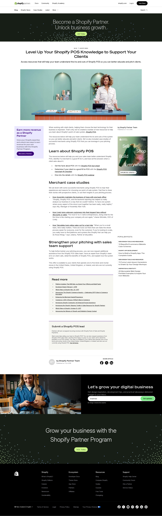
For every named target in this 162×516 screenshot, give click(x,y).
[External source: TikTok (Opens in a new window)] (137, 506)
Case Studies (37, 10)
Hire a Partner (127, 484)
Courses (98, 488)
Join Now (142, 3)
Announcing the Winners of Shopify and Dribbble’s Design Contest (76, 311)
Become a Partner (25, 154)
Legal (54, 507)
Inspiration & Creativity (127, 268)
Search (142, 10)
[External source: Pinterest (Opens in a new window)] (146, 506)
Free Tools (99, 491)
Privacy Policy (64, 507)
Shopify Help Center (129, 476)
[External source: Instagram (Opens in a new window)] (132, 506)
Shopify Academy (58, 3)
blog (75, 48)
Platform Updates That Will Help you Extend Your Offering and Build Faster (78, 284)
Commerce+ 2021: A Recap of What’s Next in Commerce (73, 300)
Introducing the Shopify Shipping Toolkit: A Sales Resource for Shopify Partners (80, 305)
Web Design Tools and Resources (130, 241)
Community (45, 3)
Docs (36, 3)
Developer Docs (74, 476)
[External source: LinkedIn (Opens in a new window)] (111, 362)
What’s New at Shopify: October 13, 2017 (68, 308)
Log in (132, 3)
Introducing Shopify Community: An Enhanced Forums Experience (76, 302)
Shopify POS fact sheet (90, 166)
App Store (72, 484)
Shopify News (25, 10)
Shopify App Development (128, 250)
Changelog (99, 495)
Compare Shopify (102, 480)
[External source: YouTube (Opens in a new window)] (128, 506)
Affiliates (71, 491)
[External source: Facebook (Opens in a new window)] (101, 362)
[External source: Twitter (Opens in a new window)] (106, 362)
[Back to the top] (16, 473)
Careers (44, 484)
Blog (16, 10)
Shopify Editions (47, 480)
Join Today (81, 34)
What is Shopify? (47, 476)
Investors (45, 488)
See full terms (74, 343)
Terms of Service (43, 507)
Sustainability (46, 495)
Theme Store (73, 480)
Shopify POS (91, 132)
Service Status (128, 488)
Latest (47, 10)
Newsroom (45, 491)
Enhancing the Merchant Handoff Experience (69, 297)
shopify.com (122, 3)
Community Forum (129, 480)
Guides (98, 484)
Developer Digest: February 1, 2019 (66, 287)
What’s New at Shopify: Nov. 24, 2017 (67, 289)
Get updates (147, 398)
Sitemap (76, 507)
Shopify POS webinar (86, 175)
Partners (71, 488)
